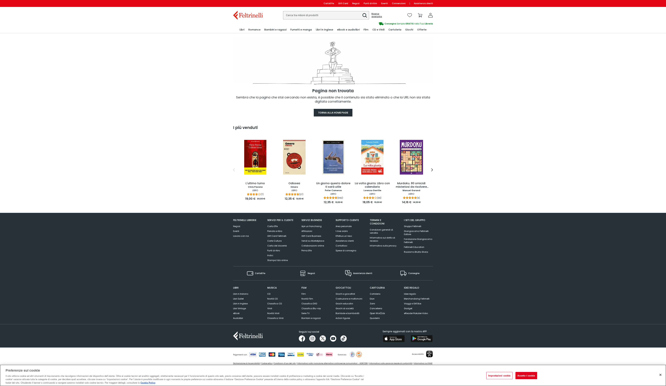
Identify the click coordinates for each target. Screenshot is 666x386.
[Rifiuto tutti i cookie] (660, 375)
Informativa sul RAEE (423, 363)
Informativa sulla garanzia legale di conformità (390, 363)
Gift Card (343, 3)
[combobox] (326, 15)
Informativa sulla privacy (383, 245)
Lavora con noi (241, 236)
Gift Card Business (311, 236)
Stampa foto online (277, 260)
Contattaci (341, 245)
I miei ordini (342, 231)
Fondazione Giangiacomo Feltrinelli (418, 241)
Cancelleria (376, 308)
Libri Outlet (238, 298)
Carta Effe (272, 226)
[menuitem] (242, 29)
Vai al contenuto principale (247, 3)
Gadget (408, 308)
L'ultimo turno (255, 183)
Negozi (356, 3)
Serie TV (305, 313)
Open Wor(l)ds (377, 313)
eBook (236, 313)
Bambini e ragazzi (311, 318)
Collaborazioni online (312, 245)
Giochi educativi (344, 303)
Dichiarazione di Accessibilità (246, 363)
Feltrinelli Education (414, 247)
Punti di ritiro (370, 3)
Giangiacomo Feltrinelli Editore (416, 233)
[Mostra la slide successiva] (432, 170)
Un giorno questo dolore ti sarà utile (333, 185)
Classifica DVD (309, 303)
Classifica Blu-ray (311, 308)
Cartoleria (375, 293)
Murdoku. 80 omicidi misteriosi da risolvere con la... (411, 185)
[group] (383, 24)
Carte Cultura (274, 240)
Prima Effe (306, 250)
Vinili (269, 308)
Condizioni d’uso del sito (285, 363)
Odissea (294, 183)
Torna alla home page (333, 112)
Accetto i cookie (526, 375)
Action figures (343, 318)
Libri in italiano (240, 293)
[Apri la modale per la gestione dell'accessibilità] (429, 353)
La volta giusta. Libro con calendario (372, 185)
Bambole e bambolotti (347, 313)
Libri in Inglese (240, 303)
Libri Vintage (239, 308)
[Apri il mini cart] (420, 15)
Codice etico (266, 363)
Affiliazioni (306, 231)
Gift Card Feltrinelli (276, 236)
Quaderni (375, 318)
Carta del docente (277, 245)
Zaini (372, 303)
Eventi (384, 3)
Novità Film (307, 298)
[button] (364, 15)
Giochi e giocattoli (345, 293)
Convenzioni (398, 3)
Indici (270, 255)
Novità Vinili (273, 313)
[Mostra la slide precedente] (234, 170)
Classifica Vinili (275, 318)
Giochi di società (345, 308)
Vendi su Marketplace (312, 240)
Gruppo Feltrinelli (412, 226)
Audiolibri (238, 318)
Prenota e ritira (274, 231)
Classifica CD (274, 303)
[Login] (430, 15)
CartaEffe (329, 3)
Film (303, 293)
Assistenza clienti (423, 3)
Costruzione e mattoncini (349, 298)
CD (268, 293)
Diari (372, 298)
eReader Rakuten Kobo (416, 313)
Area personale (344, 226)
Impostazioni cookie (499, 375)
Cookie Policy (147, 382)
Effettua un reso (344, 236)
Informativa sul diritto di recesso (382, 239)
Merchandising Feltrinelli (416, 298)
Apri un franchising (311, 226)
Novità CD (272, 298)
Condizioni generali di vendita (381, 231)
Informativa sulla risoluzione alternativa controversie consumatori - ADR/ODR (332, 363)
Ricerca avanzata (377, 15)
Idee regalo (410, 293)
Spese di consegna (346, 250)
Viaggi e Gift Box (412, 303)
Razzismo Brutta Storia (416, 251)
